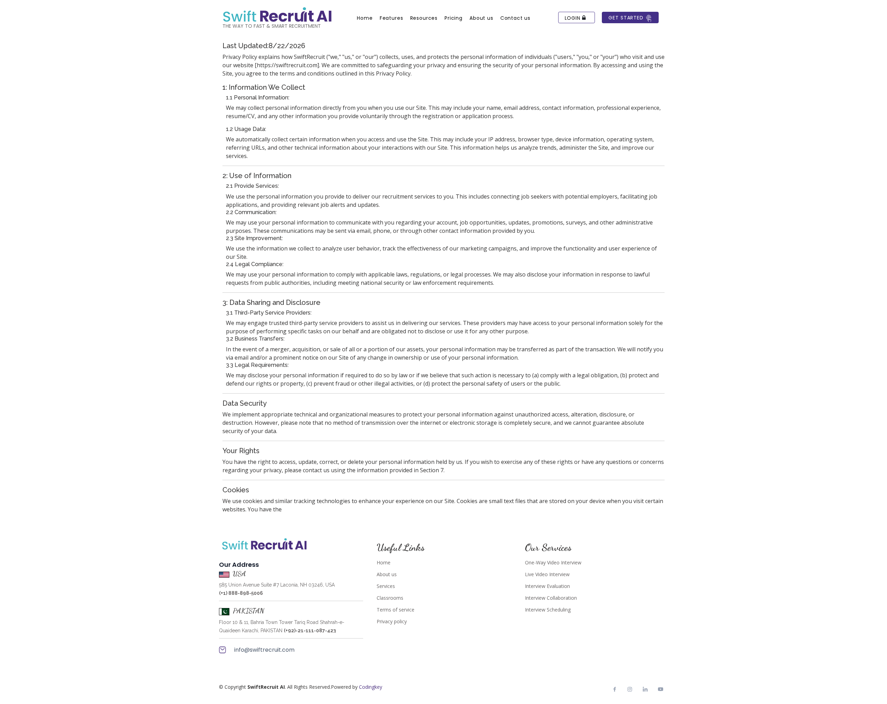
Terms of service (395, 609)
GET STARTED (626, 17)
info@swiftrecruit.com (264, 650)
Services (386, 586)
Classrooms (390, 598)
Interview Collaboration (551, 598)
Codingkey (370, 687)
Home (383, 562)
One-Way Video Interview (553, 562)
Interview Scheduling (548, 609)
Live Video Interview (547, 574)
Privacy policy (392, 621)
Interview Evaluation (547, 586)
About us (387, 574)
